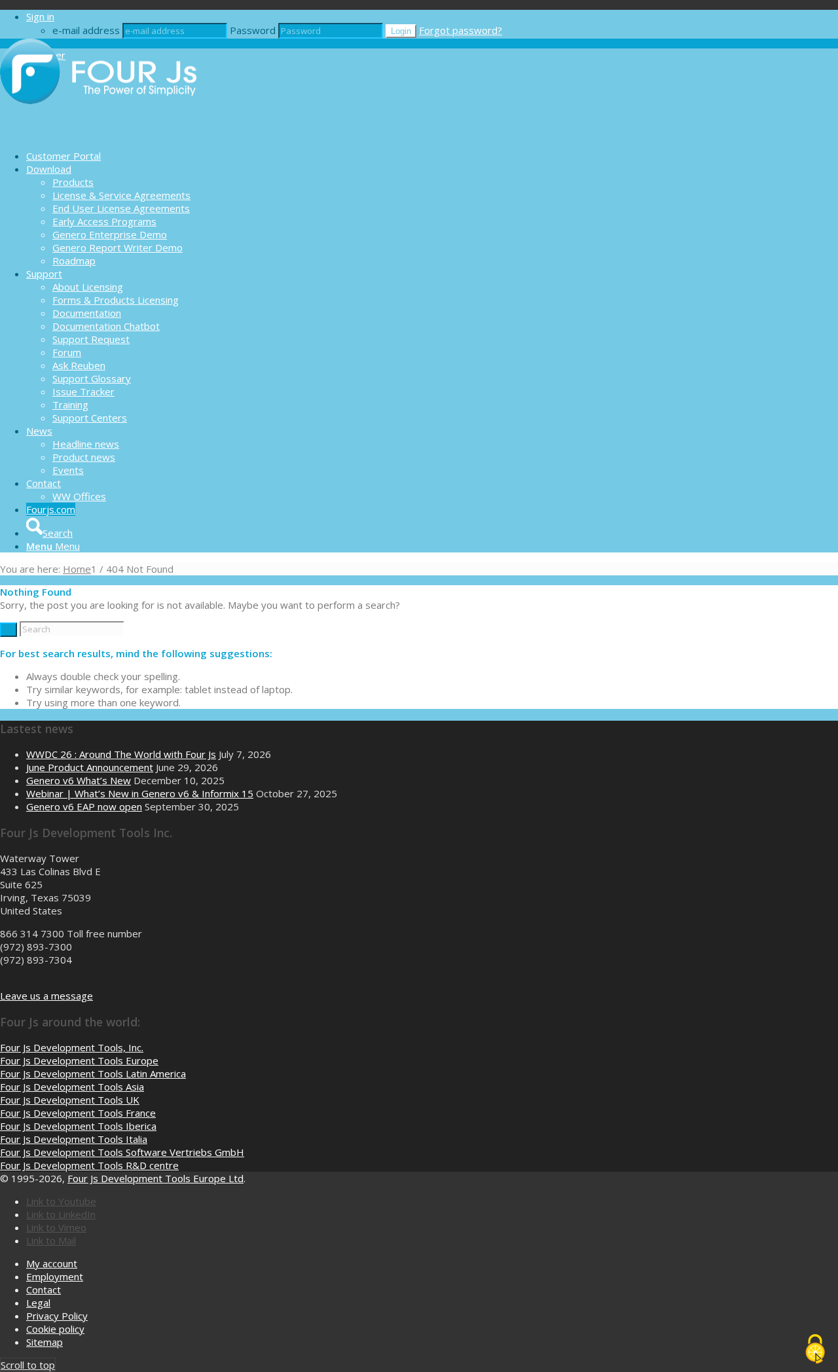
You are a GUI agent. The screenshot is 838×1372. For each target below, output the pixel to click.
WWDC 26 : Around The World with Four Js (121, 754)
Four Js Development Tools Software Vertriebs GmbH (122, 1152)
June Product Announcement (89, 767)
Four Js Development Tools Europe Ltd (155, 1178)
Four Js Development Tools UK (69, 1099)
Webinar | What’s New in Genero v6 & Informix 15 (139, 793)
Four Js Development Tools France (78, 1112)
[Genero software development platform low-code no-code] (98, 132)
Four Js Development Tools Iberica (78, 1125)
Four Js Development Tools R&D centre (89, 1165)
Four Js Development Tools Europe (79, 1060)
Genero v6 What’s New (78, 780)
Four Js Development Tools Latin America (93, 1073)
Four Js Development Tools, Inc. (71, 1047)
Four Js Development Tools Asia (72, 1086)
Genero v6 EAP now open (84, 806)
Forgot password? (460, 30)
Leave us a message (46, 995)
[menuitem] (432, 155)
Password (253, 30)
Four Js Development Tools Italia (73, 1139)
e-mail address (86, 30)
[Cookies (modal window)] (815, 1349)
